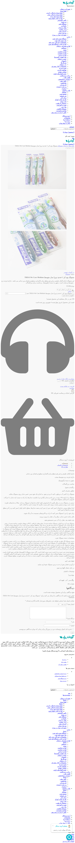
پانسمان (63, 61)
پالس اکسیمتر (61, 20)
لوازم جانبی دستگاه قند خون (57, 44)
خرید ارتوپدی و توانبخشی (60, 673)
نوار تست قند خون (60, 40)
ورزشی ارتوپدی (61, 87)
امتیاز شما (70, 604)
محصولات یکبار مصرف (58, 66)
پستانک (64, 92)
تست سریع (62, 68)
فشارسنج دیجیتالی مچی (54, 15)
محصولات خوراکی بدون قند (57, 42)
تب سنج (63, 22)
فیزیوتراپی (63, 85)
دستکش (63, 48)
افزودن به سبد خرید (68, 295)
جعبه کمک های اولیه (60, 74)
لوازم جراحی (62, 55)
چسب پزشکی (61, 59)
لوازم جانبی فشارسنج (55, 18)
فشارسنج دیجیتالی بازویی (54, 13)
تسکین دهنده (62, 72)
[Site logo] (68, 4)
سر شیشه (63, 96)
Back (64, 700)
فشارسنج (63, 11)
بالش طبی (63, 81)
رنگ (73, 290)
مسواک (60, 146)
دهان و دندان (62, 27)
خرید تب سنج (63, 681)
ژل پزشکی (62, 64)
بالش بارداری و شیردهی (58, 112)
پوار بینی (63, 107)
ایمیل (72, 625)
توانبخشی (63, 83)
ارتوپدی (64, 88)
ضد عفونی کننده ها (60, 57)
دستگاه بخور (62, 24)
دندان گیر (63, 98)
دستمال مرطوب (61, 103)
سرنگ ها (63, 63)
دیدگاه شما (70, 618)
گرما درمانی (62, 31)
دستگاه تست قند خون (59, 39)
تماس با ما (63, 662)
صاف (69, 291)
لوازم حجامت (62, 51)
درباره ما (64, 659)
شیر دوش (63, 101)
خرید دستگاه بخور (62, 678)
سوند (64, 50)
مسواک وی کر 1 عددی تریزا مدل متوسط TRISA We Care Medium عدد (49, 293)
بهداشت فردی (61, 70)
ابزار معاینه (62, 29)
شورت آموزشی (61, 105)
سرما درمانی (62, 33)
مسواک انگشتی (61, 109)
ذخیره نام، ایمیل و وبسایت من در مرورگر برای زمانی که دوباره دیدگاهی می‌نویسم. (45, 629)
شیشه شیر (62, 94)
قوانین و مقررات (62, 664)
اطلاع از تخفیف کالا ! (67, 381)
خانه (72, 146)
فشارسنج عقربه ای (56, 16)
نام (72, 622)
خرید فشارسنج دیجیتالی (60, 676)
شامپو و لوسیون (61, 111)
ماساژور (63, 26)
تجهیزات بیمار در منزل (59, 35)
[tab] (36, 463)
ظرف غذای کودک (60, 99)
